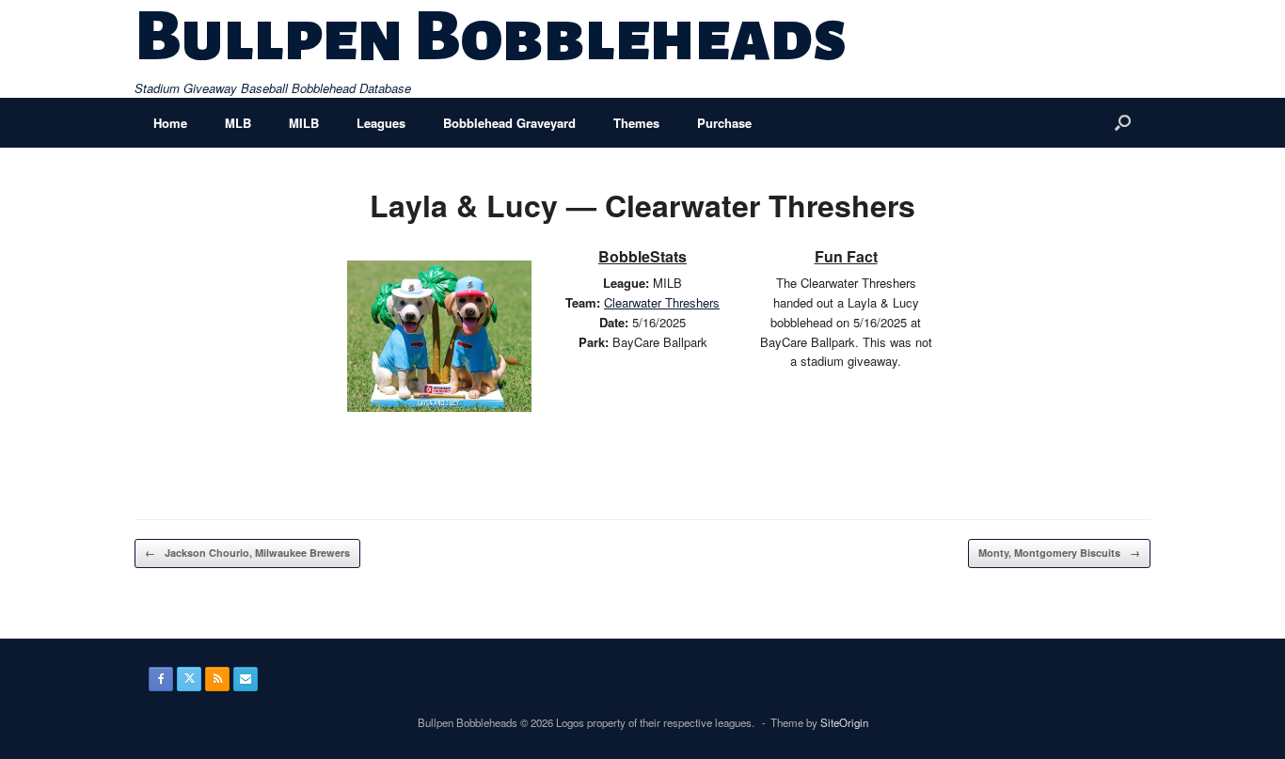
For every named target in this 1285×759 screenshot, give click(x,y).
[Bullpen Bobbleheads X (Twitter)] (189, 679)
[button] (1122, 123)
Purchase (724, 123)
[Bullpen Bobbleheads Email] (245, 679)
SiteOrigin (844, 722)
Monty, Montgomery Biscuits (1059, 553)
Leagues (381, 123)
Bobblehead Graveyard (509, 123)
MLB (238, 123)
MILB (304, 123)
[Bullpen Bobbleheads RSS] (217, 679)
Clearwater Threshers (662, 302)
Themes (636, 123)
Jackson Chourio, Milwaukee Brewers (247, 553)
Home (170, 123)
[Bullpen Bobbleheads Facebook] (161, 679)
